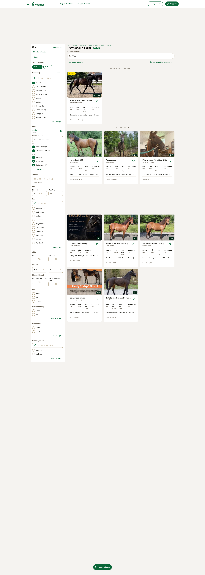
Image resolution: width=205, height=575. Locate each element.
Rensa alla (57, 47)
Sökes (47, 67)
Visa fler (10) (56, 319)
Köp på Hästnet (66, 4)
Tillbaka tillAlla (39, 52)
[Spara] (97, 101)
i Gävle (96, 47)
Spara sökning (77, 62)
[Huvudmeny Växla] (28, 4)
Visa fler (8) (57, 336)
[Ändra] (61, 131)
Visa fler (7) (57, 122)
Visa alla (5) (40, 169)
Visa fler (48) (56, 358)
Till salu (37, 67)
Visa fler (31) (56, 247)
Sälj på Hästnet (84, 4)
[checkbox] (33, 83)
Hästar (35, 57)
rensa (59, 73)
